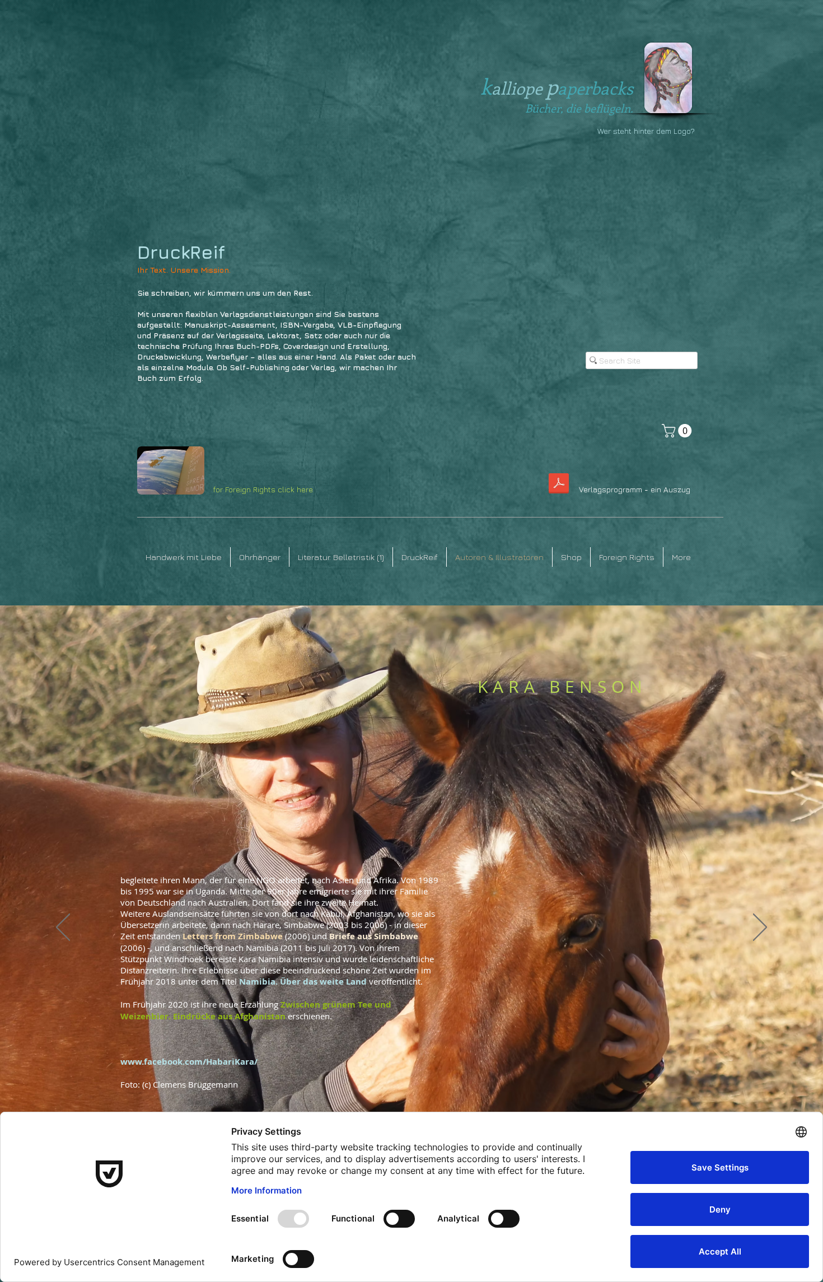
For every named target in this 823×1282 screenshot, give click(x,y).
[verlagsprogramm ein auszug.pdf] (558, 484)
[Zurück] (63, 928)
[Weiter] (760, 928)
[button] (678, 430)
